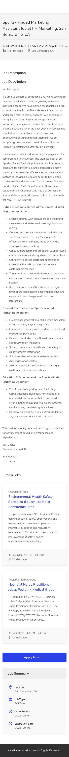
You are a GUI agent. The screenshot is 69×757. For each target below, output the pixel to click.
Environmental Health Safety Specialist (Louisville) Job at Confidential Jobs (30, 501)
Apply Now (32, 657)
